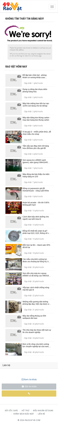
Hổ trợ (25, 411)
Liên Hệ (41, 414)
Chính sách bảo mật (23, 414)
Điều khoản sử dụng (43, 411)
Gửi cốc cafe (11, 411)
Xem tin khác (30, 379)
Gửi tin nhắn (30, 386)
